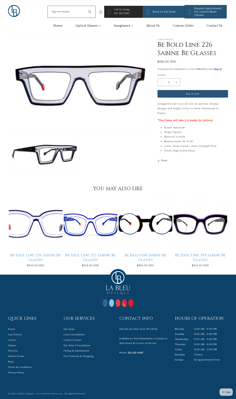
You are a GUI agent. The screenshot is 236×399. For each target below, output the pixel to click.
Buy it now (192, 94)
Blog (10, 361)
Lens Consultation (74, 334)
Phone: (131, 352)
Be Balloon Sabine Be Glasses (145, 257)
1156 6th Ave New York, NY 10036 (138, 329)
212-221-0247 (122, 13)
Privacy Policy (16, 372)
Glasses (12, 345)
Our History (15, 334)
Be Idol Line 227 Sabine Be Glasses (90, 257)
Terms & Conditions (20, 367)
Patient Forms (16, 356)
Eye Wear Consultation (77, 345)
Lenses (12, 340)
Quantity (161, 75)
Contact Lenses (72, 340)
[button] (72, 12)
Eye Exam (69, 329)
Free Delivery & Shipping (78, 356)
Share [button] (164, 160)
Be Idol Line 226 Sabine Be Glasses (35, 257)
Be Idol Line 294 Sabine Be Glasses (200, 257)
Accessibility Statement (49, 393)
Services (13, 350)
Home (11, 329)
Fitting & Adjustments (76, 350)
